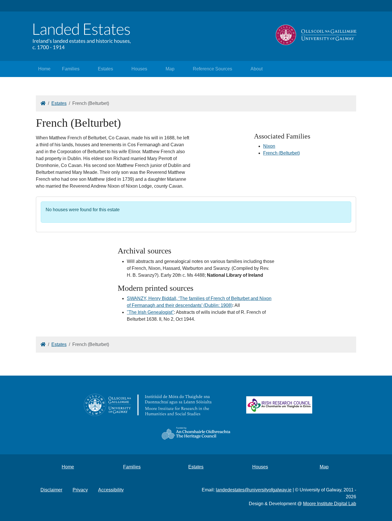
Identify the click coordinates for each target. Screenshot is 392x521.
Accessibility (111, 489)
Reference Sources (212, 68)
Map (170, 68)
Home (44, 68)
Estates (105, 68)
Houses (139, 68)
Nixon (269, 146)
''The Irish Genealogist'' (150, 312)
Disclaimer (51, 489)
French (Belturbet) (281, 153)
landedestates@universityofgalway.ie (254, 489)
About (257, 68)
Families (70, 68)
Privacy (80, 489)
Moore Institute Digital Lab (329, 503)
